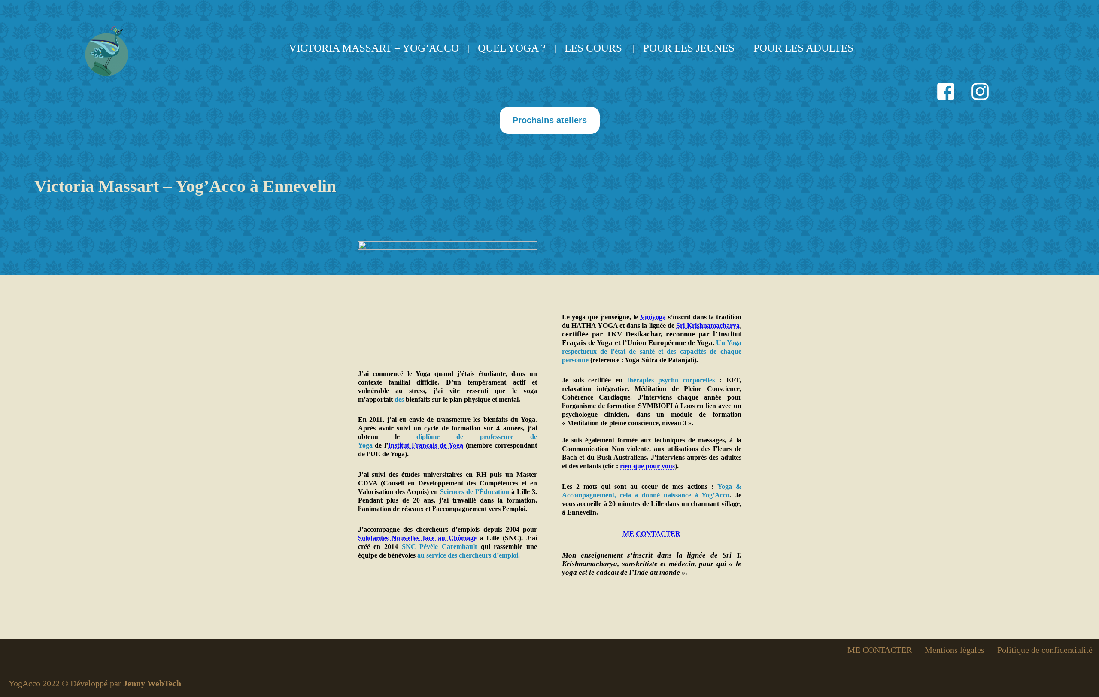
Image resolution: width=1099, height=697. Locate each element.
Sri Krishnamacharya (707, 325)
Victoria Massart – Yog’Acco (374, 48)
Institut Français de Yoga (425, 445)
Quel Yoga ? (512, 48)
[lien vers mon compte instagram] (980, 93)
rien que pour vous (647, 466)
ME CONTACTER (651, 533)
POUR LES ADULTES (803, 48)
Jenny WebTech (152, 683)
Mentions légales (954, 650)
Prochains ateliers (550, 120)
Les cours (593, 48)
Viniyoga (653, 317)
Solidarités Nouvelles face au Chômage (417, 538)
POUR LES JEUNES (689, 48)
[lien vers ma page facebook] (946, 93)
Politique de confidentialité (1045, 650)
